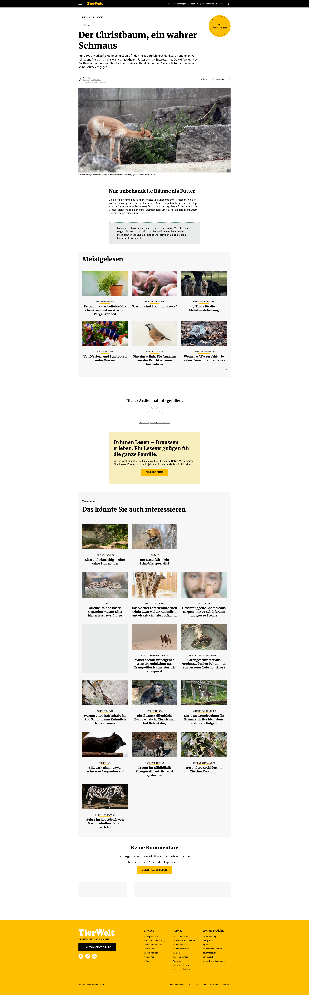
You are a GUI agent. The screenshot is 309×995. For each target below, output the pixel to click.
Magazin (200, 3)
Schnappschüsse (151, 936)
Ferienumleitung (180, 944)
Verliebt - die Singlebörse (214, 961)
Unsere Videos (150, 948)
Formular (163, 234)
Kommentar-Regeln (177, 984)
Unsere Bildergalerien (153, 944)
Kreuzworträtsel (180, 957)
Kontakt (219, 3)
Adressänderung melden (184, 940)
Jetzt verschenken (181, 969)
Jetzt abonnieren (180, 936)
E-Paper (191, 3)
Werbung (210, 3)
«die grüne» (208, 940)
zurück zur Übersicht (93, 17)
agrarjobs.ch (208, 957)
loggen (128, 856)
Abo (170, 3)
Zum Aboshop (154, 472)
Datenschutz (226, 984)
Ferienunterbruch (181, 948)
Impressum (214, 984)
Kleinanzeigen (180, 3)
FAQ (189, 984)
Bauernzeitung (209, 936)
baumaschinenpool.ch (212, 948)
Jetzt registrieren (154, 869)
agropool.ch (208, 944)
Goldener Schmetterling (154, 940)
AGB (204, 984)
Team (197, 984)
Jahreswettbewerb (181, 965)
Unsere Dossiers (151, 952)
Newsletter (149, 957)
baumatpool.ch (209, 952)
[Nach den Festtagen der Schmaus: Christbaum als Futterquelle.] (154, 130)
